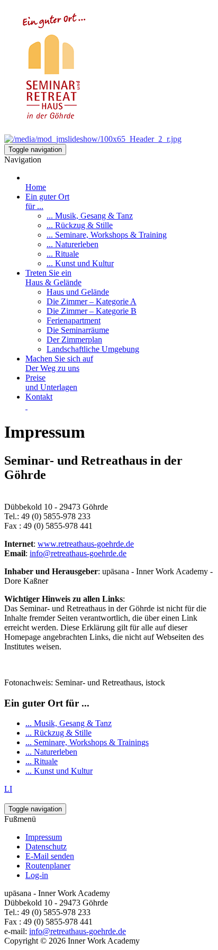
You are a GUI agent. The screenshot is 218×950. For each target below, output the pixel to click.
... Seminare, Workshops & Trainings (87, 742)
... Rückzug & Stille (58, 732)
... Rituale (41, 761)
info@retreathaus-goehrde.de (78, 553)
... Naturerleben (51, 751)
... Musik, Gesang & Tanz (68, 723)
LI (8, 788)
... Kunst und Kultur (59, 770)
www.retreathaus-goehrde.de (86, 543)
